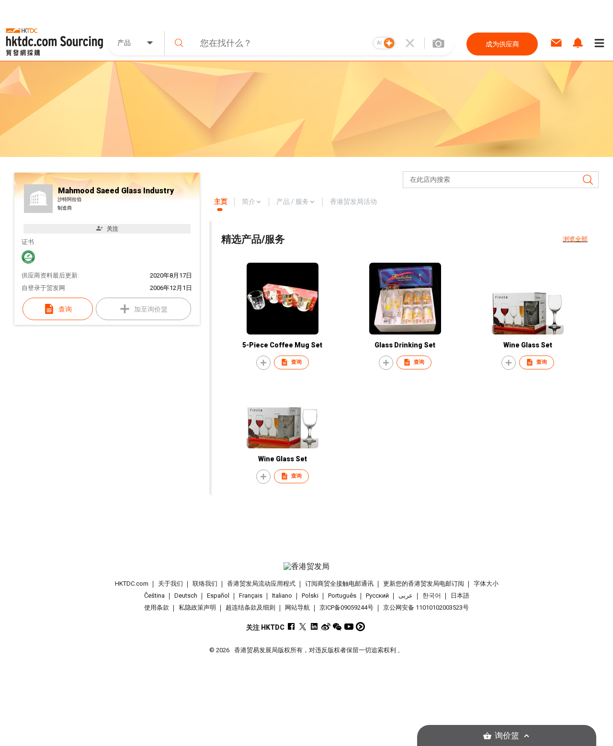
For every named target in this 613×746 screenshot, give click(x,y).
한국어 (431, 595)
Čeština (154, 595)
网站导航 (297, 607)
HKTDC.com (131, 583)
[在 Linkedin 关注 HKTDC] (314, 626)
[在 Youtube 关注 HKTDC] (348, 626)
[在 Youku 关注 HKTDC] (360, 626)
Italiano (282, 595)
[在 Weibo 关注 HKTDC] (325, 626)
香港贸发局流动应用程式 (261, 583)
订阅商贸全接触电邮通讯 (339, 583)
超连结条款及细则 (250, 607)
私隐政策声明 (197, 607)
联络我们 (205, 583)
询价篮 (507, 735)
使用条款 (156, 607)
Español (218, 595)
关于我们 (170, 583)
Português (342, 595)
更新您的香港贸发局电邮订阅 (423, 583)
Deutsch (185, 595)
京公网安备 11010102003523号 (426, 607)
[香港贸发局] (306, 566)
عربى (405, 595)
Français (250, 595)
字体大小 (486, 583)
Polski (310, 595)
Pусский (377, 595)
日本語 (460, 595)
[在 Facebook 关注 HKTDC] (291, 626)
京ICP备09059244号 (346, 607)
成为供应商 (502, 44)
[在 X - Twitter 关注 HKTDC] (302, 626)
